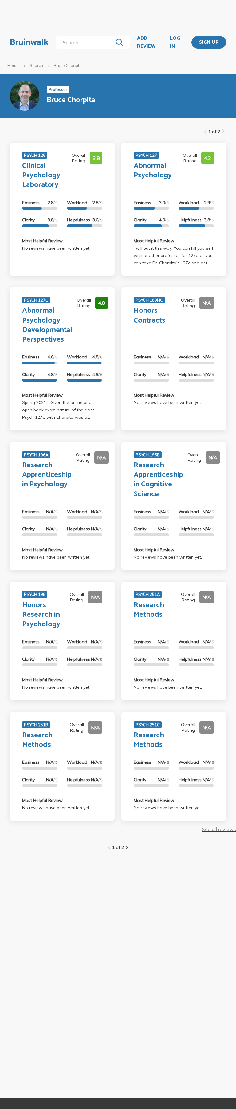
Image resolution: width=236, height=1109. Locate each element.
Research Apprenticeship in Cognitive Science (158, 479)
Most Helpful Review (42, 241)
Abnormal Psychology (153, 170)
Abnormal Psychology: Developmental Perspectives (47, 325)
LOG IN (175, 42)
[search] (85, 42)
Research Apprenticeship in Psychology (47, 474)
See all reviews (219, 829)
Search (36, 65)
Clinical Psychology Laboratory (41, 175)
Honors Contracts (149, 315)
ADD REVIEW (146, 42)
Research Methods (149, 610)
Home (13, 65)
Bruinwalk (29, 42)
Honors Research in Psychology (41, 614)
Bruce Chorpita (68, 65)
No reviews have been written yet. (56, 248)
